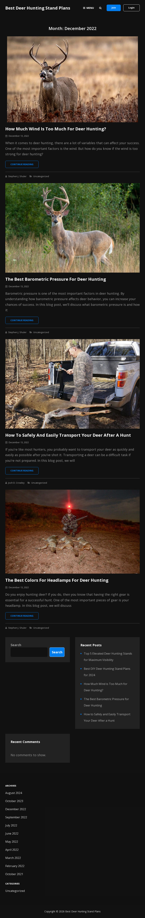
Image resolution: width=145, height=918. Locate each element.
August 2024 (13, 793)
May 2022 (11, 842)
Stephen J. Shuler (17, 176)
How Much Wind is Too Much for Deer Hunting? (55, 129)
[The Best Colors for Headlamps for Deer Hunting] (72, 532)
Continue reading (24, 165)
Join (114, 7)
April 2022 (12, 850)
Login (131, 7)
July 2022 (11, 825)
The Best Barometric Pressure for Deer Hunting (55, 279)
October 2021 (14, 874)
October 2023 (14, 801)
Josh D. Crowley (16, 482)
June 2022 (11, 833)
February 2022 (14, 866)
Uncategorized (41, 176)
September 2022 (16, 817)
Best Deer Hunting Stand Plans (37, 8)
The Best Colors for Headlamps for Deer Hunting (56, 580)
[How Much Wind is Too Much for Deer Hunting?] (72, 79)
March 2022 (13, 858)
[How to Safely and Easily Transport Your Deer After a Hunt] (72, 384)
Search (16, 645)
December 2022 (15, 809)
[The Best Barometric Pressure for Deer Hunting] (72, 228)
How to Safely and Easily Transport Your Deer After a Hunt (68, 435)
